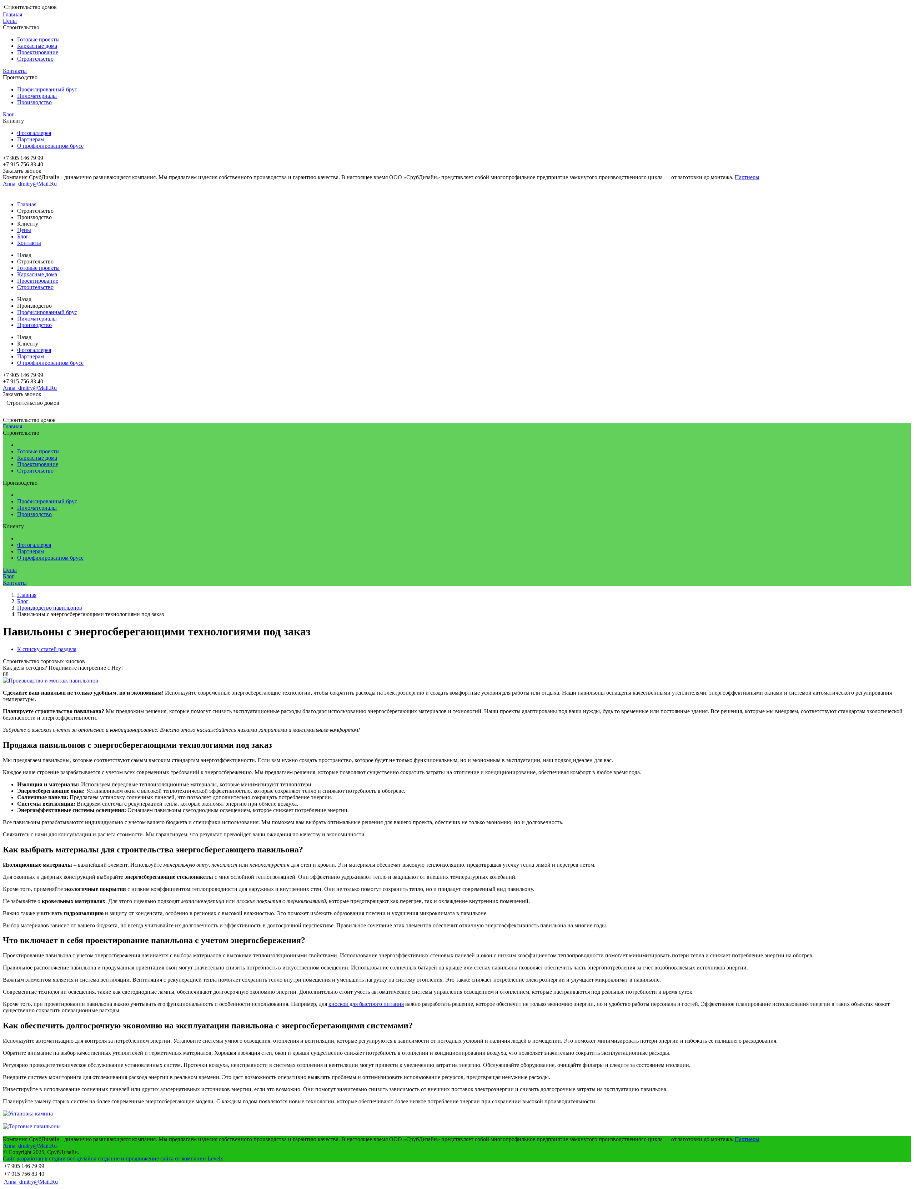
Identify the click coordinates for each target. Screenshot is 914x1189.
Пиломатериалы (37, 96)
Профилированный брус (47, 89)
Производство (34, 102)
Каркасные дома (37, 46)
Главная (12, 14)
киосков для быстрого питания (366, 1004)
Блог (8, 114)
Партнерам (30, 139)
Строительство (35, 59)
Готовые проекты (38, 39)
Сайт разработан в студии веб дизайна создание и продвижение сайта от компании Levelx (113, 1158)
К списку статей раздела (46, 649)
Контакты (15, 71)
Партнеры (747, 177)
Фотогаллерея (34, 133)
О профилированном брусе (50, 146)
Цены (10, 21)
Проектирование (37, 52)
